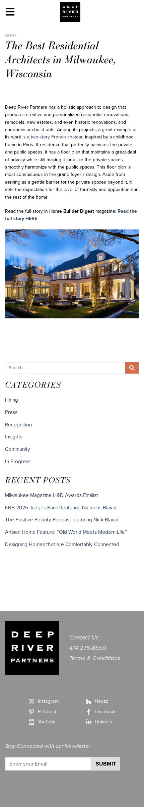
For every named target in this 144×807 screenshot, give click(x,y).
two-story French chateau (57, 137)
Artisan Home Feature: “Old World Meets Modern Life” (66, 532)
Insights (13, 437)
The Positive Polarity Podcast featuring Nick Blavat (62, 520)
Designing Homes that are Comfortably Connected (62, 544)
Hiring (11, 400)
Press (10, 35)
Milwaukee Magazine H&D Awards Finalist (51, 495)
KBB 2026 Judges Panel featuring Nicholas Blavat (61, 508)
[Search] (132, 368)
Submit (106, 764)
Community (17, 449)
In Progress (17, 462)
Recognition (18, 425)
